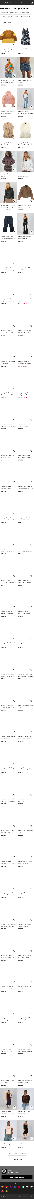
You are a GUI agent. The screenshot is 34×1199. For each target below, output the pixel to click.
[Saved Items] (27, 2)
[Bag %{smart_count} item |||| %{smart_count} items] (31, 2)
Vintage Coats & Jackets (22, 16)
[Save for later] (14, 44)
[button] (2, 1187)
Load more (17, 1160)
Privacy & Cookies (23, 1196)
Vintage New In (6, 16)
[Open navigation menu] (2, 2)
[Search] (22, 2)
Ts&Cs (31, 1196)
